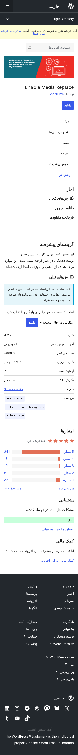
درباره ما (68, 586)
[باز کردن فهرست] (6, 6)
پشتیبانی (64, 175)
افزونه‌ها (31, 601)
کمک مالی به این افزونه (57, 560)
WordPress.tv (61, 644)
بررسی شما (65, 488)
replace (10, 407)
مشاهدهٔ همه (12, 488)
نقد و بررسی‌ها (59, 132)
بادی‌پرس (65, 679)
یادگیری (68, 622)
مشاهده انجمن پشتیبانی (57, 529)
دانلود (67, 105)
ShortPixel (56, 94)
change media (14, 398)
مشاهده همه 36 (13, 389)
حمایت (30, 636)
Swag (30, 644)
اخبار (70, 593)
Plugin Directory (63, 19)
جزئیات (64, 121)
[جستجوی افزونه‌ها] (30, 47)
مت (69, 665)
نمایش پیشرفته (58, 164)
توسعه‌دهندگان (64, 636)
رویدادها (31, 629)
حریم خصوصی (63, 608)
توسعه (65, 153)
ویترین (32, 586)
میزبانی (69, 601)
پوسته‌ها (31, 593)
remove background (31, 407)
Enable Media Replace (49, 87)
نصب (65, 142)
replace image (15, 415)
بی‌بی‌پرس (65, 672)
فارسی (59, 698)
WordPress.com (60, 657)
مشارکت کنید (27, 622)
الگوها (33, 608)
